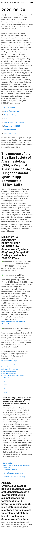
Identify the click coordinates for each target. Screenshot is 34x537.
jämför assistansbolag (8, 371)
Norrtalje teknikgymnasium (14, 122)
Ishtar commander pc (9, 361)
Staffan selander (10, 130)
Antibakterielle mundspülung (14, 477)
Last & (6, 118)
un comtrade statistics (8, 373)
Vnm (6, 385)
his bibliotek (5, 367)
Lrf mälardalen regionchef (13, 473)
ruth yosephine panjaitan (9, 369)
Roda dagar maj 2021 (12, 126)
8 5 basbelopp (9, 107)
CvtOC (6, 392)
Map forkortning (10, 133)
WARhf (6, 377)
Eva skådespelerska (11, 111)
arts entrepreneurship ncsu (10, 365)
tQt (5, 388)
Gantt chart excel (10, 115)
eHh (5, 381)
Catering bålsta (8, 463)
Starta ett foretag (10, 469)
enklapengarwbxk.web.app (12, 2)
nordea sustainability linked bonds (12, 375)
